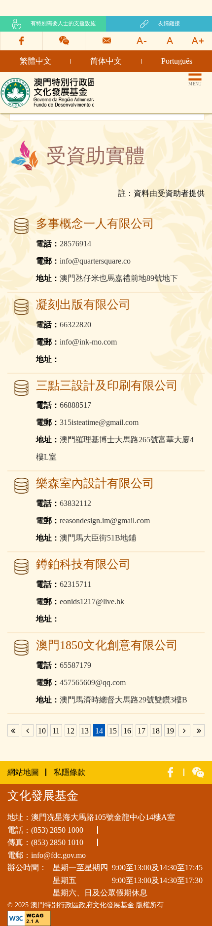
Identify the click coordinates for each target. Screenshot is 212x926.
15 (113, 731)
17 (141, 731)
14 (99, 731)
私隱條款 (69, 772)
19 (170, 731)
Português (176, 61)
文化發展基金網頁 (31, 80)
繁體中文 (35, 61)
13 (85, 731)
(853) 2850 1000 (57, 830)
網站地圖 (23, 772)
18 (156, 731)
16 (127, 731)
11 (56, 731)
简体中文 (106, 61)
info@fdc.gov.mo (58, 855)
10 (42, 731)
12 (70, 731)
